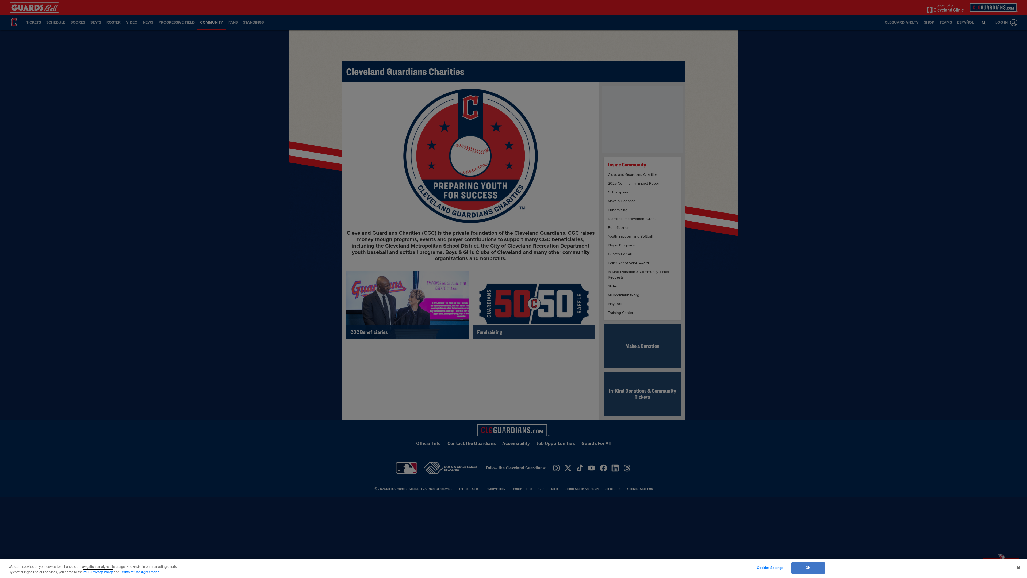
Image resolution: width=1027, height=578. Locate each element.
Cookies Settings (770, 568)
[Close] (1018, 568)
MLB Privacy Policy (98, 572)
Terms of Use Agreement (139, 572)
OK (808, 568)
